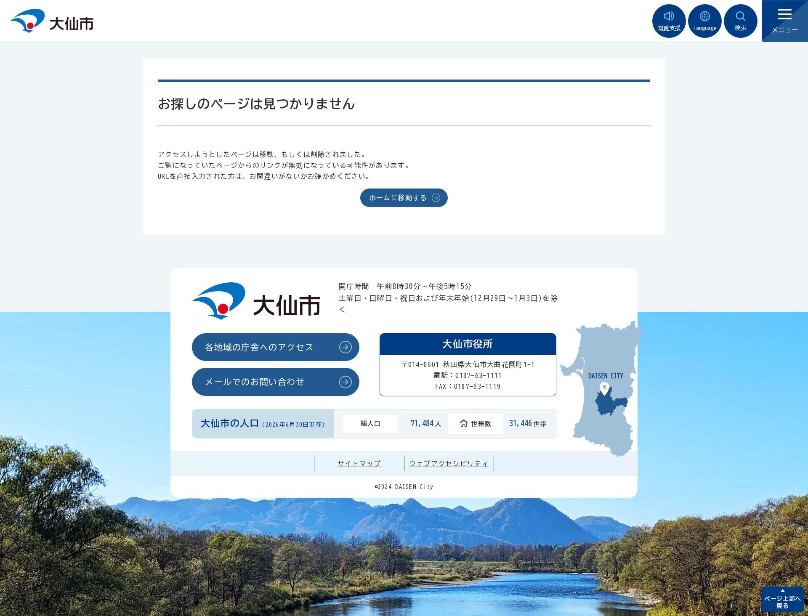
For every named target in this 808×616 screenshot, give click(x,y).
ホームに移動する (398, 197)
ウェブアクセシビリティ (449, 463)
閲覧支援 (669, 28)
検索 (741, 28)
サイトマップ (359, 463)
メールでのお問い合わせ (255, 381)
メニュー (784, 30)
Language (705, 28)
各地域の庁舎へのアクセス (259, 347)
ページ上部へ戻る (782, 602)
